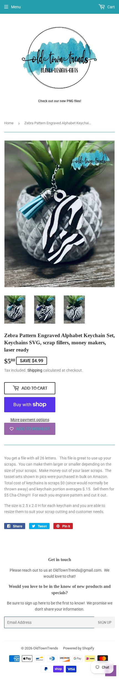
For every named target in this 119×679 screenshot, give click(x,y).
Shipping (34, 370)
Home (9, 123)
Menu (16, 7)
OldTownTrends (45, 648)
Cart (111, 7)
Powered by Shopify (78, 648)
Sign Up (104, 622)
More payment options (30, 420)
